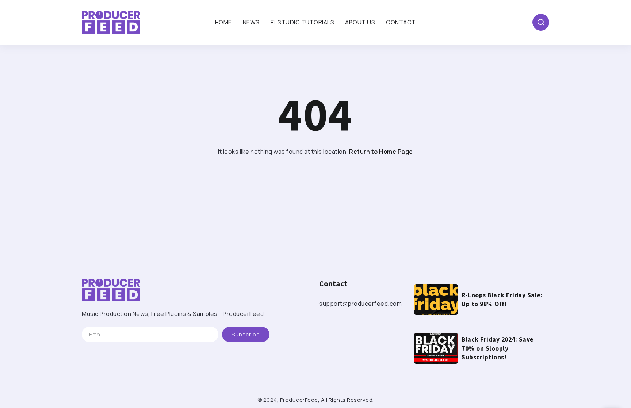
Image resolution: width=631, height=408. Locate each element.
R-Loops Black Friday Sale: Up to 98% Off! (502, 299)
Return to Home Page (381, 152)
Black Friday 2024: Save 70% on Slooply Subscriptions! (498, 348)
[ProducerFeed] (111, 22)
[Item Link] (436, 299)
